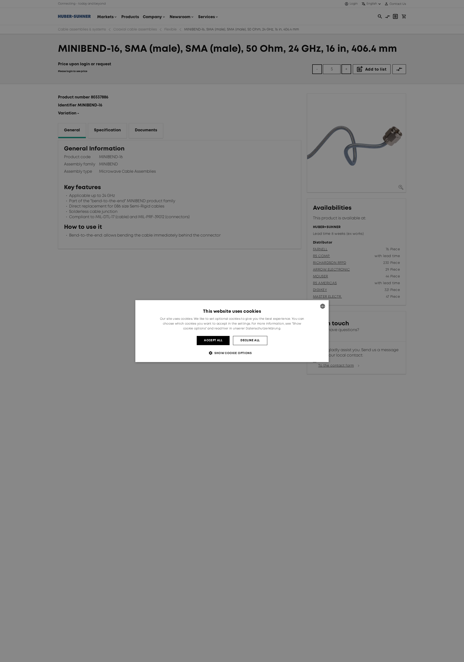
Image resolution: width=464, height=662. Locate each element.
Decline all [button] (250, 340)
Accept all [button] (213, 340)
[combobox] (322, 306)
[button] (232, 353)
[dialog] (232, 331)
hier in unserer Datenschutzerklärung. (251, 328)
